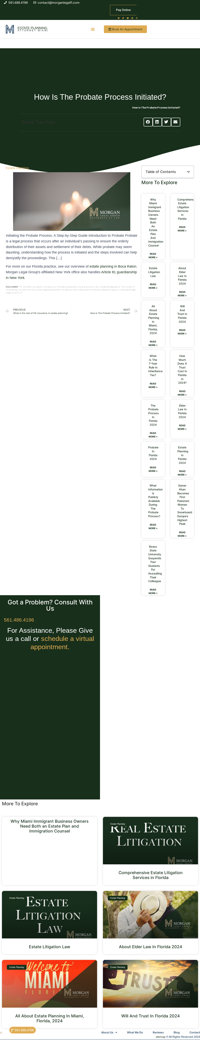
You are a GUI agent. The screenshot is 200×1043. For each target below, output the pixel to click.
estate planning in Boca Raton (112, 266)
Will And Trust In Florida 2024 (182, 314)
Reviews (158, 1032)
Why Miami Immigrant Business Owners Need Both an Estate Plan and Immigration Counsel (155, 222)
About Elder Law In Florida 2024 (182, 275)
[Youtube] (127, 18)
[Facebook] (119, 18)
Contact (194, 1032)
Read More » (153, 255)
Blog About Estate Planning (116, 107)
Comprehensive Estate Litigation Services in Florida (151, 875)
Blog (177, 1032)
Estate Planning (32, 28)
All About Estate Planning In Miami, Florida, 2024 (49, 1018)
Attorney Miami (33, 30)
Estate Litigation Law (154, 271)
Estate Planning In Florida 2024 (182, 455)
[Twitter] (123, 18)
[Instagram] (136, 18)
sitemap (160, 1036)
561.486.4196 (19, 620)
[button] (93, 29)
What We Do (135, 1032)
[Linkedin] (132, 18)
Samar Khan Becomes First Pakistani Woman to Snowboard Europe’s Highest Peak (184, 504)
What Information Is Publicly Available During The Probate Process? (155, 501)
